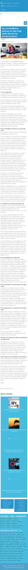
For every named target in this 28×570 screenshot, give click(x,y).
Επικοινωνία (20, 565)
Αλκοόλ (16, 532)
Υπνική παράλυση (8, 558)
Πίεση (19, 549)
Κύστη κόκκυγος (13, 546)
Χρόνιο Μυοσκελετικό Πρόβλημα (14, 560)
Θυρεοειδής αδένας (9, 544)
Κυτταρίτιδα (19, 546)
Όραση (7, 548)
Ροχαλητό (11, 551)
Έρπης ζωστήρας (15, 541)
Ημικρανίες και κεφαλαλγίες (14, 543)
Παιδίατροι (14, 525)
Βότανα (13, 536)
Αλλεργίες (21, 532)
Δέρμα (4, 539)
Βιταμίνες (9, 536)
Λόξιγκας (25, 546)
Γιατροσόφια (18, 537)
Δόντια (17, 539)
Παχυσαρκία (14, 549)
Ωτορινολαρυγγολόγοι (16, 527)
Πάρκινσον (9, 549)
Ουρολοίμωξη (18, 548)
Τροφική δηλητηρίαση (11, 556)
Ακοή (14, 532)
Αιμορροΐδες (9, 532)
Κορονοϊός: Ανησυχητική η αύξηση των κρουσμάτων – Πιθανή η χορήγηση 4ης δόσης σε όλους (21, 505)
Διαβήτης (9, 539)
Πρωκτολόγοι (20, 525)
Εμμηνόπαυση (8, 541)
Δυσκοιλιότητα (23, 539)
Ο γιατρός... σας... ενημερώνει (12, 3)
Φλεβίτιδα (15, 558)
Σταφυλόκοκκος (19, 553)
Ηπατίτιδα (23, 543)
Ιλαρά (21, 544)
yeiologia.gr (21, 567)
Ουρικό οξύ (12, 548)
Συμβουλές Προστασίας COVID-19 (11, 555)
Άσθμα (23, 534)
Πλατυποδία (23, 549)
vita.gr (2, 383)
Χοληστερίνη (20, 558)
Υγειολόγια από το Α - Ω (12, 6)
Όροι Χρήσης (12, 565)
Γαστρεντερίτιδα (19, 536)
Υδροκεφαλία (19, 556)
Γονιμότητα (23, 537)
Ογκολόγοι (13, 521)
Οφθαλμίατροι (14, 523)
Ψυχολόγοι (8, 527)
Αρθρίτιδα (19, 534)
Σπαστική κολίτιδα (12, 553)
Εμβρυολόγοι (16, 520)
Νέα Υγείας (3, 39)
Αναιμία (7, 534)
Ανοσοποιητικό (13, 534)
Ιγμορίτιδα (16, 544)
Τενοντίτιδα (21, 555)
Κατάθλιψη (7, 546)
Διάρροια (13, 539)
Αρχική (5, 565)
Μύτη (4, 548)
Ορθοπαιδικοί (20, 521)
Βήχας (5, 536)
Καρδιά (24, 544)
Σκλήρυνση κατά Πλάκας (19, 551)
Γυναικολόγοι (9, 518)
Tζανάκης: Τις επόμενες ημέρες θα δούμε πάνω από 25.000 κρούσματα (7, 504)
